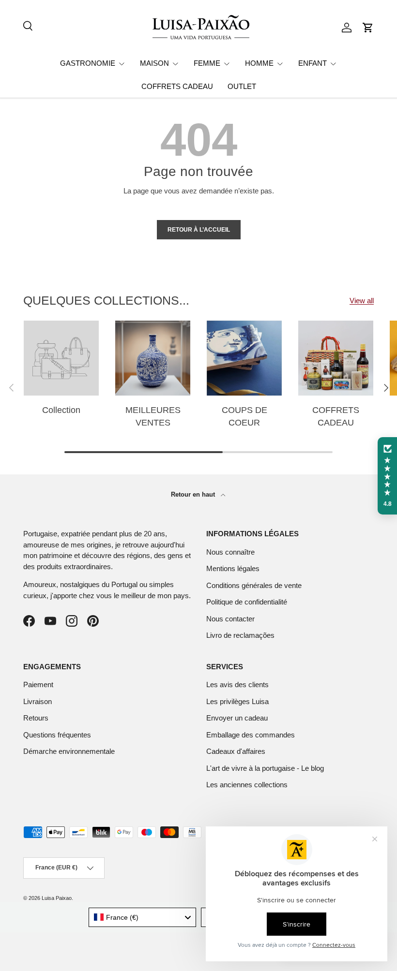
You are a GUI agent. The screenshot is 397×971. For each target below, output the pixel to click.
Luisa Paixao (57, 898)
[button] (368, 27)
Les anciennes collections (247, 784)
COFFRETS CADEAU (177, 86)
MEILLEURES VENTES (153, 416)
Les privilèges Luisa (237, 701)
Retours (35, 718)
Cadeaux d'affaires (235, 751)
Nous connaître (230, 552)
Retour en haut (194, 494)
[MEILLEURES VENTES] (152, 358)
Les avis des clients (237, 684)
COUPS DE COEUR (244, 416)
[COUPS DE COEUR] (244, 358)
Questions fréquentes (57, 735)
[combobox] (143, 917)
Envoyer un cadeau (237, 718)
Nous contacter (230, 619)
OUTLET (242, 86)
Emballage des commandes (250, 735)
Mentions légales (233, 568)
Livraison (37, 701)
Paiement (38, 684)
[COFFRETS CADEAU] (335, 358)
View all (362, 300)
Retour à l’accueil (199, 229)
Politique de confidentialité (246, 602)
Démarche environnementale (69, 751)
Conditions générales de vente (254, 585)
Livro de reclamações (240, 635)
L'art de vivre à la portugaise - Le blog (265, 768)
